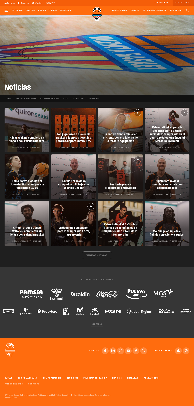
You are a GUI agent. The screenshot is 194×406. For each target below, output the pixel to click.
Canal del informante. (103, 395)
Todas (8, 98)
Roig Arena (176, 10)
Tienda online (151, 378)
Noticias (117, 378)
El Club (8, 378)
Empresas (65, 10)
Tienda (53, 10)
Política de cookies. (63, 395)
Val (182, 3)
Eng (187, 3)
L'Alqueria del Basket (154, 10)
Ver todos (97, 324)
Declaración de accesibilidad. (83, 395)
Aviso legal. (32, 395)
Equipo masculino (26, 98)
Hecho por (11, 398)
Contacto (33, 384)
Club (65, 98)
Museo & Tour (119, 10)
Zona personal (162, 3)
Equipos (30, 10)
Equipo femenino (49, 98)
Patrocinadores (14, 384)
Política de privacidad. (46, 395)
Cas (177, 3)
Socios (42, 10)
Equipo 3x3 (78, 98)
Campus (135, 10)
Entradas (17, 10)
